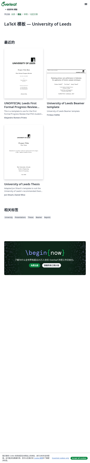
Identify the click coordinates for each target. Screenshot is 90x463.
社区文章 (34, 14)
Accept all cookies (79, 458)
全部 (13, 14)
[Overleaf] (9, 4)
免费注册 (34, 265)
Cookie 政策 (38, 458)
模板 (19, 14)
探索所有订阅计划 (51, 265)
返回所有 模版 (11, 9)
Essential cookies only (60, 458)
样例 (26, 14)
